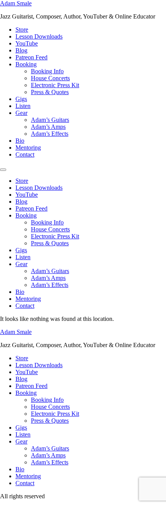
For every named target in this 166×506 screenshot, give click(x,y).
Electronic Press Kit (55, 85)
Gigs (21, 99)
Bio (19, 140)
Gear (21, 113)
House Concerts (50, 78)
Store (21, 29)
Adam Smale (16, 3)
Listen (22, 106)
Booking (26, 64)
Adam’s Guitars (50, 119)
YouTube (26, 43)
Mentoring (28, 147)
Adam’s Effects (49, 133)
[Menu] (3, 170)
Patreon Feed (31, 57)
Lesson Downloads (39, 36)
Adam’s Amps (48, 126)
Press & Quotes (50, 92)
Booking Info (47, 71)
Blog (21, 50)
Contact (24, 154)
